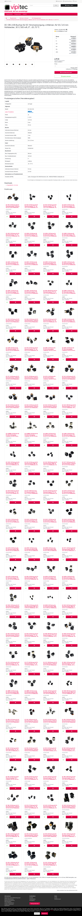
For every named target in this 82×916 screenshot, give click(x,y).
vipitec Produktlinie (9, 111)
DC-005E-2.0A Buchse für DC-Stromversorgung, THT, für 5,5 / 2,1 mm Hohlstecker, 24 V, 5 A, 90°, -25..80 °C (12, 292)
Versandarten (32, 899)
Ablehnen (37, 913)
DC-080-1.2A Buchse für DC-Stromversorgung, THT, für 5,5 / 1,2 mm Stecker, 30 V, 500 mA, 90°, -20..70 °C (69, 664)
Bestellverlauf (57, 899)
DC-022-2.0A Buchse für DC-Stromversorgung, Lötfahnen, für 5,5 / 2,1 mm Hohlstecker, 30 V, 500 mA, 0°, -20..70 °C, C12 (32, 407)
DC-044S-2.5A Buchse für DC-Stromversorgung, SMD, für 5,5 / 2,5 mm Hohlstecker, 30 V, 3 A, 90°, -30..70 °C (12, 549)
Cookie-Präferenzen (9, 904)
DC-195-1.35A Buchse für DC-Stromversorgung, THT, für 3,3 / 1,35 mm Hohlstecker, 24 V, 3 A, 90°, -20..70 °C (69, 778)
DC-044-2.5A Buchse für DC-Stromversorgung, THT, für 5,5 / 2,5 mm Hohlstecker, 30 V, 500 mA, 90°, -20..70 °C (50, 492)
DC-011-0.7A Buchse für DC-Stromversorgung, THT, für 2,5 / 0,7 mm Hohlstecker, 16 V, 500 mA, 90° (31, 807)
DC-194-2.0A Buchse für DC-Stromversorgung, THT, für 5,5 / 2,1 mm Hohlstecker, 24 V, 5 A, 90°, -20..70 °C (31, 778)
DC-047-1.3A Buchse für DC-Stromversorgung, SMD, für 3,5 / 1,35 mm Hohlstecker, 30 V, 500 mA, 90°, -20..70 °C (69, 549)
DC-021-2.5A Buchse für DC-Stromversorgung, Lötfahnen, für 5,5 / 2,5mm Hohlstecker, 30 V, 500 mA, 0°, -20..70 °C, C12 (13, 407)
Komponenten (17, 14)
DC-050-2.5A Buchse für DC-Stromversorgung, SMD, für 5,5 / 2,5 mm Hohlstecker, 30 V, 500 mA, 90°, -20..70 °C (31, 578)
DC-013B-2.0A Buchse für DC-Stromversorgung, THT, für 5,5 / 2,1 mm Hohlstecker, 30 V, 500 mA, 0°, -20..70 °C (68, 321)
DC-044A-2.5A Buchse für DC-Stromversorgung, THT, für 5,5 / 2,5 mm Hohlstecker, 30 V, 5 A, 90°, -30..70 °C (12, 521)
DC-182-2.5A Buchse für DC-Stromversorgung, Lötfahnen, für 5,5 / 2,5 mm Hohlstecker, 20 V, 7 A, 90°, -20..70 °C (69, 721)
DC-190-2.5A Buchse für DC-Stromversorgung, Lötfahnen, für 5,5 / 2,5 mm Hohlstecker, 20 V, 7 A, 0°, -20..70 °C (31, 750)
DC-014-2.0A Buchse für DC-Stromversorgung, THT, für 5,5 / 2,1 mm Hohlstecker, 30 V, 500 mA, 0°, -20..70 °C (31, 349)
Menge (55, 63)
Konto (55, 897)
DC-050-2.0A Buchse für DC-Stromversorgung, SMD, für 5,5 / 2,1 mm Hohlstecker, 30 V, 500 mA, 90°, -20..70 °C (13, 835)
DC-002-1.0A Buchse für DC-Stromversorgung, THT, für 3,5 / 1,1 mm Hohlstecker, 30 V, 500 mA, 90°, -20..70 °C (32, 206)
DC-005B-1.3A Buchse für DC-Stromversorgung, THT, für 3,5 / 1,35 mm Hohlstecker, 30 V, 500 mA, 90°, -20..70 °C (69, 235)
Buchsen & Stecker (24, 18)
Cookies (51, 910)
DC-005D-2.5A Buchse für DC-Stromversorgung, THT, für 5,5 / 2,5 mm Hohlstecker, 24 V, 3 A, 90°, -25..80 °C (69, 263)
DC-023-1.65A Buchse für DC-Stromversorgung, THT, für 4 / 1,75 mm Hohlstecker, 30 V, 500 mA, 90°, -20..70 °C (69, 406)
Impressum (6, 905)
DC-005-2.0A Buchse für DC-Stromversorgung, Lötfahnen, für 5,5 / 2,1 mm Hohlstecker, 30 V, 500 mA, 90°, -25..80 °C (69, 807)
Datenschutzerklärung (9, 900)
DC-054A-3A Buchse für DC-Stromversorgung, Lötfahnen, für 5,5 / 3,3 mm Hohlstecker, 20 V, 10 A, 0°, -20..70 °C (13, 607)
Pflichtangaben (7, 901)
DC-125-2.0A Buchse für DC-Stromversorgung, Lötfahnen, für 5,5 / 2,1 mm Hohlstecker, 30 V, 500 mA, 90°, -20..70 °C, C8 (50, 722)
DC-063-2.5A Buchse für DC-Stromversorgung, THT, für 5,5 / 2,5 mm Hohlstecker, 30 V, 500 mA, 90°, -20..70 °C (31, 635)
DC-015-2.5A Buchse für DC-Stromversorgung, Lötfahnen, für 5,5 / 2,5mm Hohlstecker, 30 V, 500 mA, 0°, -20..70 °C (50, 835)
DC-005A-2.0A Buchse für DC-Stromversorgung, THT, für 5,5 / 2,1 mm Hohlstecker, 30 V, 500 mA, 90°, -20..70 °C (32, 235)
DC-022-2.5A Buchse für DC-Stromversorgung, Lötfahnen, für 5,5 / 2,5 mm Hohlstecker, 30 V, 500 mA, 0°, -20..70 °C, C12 (50, 407)
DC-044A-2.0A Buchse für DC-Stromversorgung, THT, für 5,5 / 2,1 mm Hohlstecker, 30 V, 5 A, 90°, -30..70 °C (68, 492)
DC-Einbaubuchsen (36, 18)
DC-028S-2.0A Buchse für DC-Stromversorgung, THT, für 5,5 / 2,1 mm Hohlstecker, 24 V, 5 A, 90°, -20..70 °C (50, 435)
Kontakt (31, 897)
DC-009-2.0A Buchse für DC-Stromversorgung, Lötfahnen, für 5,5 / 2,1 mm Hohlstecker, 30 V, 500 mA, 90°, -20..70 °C (13, 321)
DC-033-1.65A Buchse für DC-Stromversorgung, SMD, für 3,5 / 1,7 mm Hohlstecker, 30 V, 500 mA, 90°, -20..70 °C (50, 464)
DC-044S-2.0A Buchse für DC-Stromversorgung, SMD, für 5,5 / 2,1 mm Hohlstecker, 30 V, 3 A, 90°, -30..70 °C (68, 521)
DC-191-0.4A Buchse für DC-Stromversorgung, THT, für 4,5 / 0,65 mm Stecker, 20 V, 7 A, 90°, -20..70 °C (50, 750)
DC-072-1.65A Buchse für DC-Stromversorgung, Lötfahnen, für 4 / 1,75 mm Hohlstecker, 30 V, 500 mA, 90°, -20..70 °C (50, 664)
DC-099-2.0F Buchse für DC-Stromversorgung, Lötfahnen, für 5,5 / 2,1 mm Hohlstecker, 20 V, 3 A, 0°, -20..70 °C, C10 (13, 721)
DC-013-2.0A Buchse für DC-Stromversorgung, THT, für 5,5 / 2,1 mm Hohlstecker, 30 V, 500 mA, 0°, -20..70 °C (50, 321)
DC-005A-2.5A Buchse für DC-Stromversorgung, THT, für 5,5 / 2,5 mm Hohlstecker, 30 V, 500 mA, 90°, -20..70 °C (50, 235)
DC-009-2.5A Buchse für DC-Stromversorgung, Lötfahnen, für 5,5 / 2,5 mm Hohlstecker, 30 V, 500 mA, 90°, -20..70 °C (32, 321)
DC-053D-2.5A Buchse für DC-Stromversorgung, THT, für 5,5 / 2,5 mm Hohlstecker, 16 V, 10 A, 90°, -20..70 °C (69, 578)
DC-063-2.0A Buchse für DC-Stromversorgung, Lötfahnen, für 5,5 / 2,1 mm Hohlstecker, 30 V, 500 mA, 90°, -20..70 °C (13, 635)
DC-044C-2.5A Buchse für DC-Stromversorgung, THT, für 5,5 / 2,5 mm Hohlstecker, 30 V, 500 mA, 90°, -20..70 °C (50, 521)
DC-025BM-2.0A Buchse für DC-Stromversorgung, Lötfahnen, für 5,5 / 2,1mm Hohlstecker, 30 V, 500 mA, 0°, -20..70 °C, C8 (12, 436)
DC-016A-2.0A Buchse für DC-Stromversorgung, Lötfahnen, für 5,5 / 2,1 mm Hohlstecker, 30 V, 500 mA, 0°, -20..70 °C (49, 350)
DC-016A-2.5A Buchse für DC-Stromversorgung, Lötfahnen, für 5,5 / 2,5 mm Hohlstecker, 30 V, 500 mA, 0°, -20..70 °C (68, 350)
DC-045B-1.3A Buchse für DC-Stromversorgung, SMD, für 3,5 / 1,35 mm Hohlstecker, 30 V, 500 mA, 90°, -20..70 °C (50, 549)
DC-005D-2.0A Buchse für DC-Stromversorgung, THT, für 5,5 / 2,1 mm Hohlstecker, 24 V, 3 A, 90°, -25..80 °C (50, 263)
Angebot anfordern (66, 76)
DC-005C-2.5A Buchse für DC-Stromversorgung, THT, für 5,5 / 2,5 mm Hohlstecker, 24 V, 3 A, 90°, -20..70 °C (31, 263)
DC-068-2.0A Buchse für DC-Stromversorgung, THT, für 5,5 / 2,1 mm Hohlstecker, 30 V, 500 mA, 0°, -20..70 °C (69, 635)
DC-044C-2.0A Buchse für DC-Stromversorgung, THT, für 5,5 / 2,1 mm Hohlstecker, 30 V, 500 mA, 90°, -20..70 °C (32, 521)
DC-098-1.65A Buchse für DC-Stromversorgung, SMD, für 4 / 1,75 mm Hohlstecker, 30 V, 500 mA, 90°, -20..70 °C (69, 692)
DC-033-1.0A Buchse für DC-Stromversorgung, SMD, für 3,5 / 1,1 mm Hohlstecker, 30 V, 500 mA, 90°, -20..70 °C (32, 464)
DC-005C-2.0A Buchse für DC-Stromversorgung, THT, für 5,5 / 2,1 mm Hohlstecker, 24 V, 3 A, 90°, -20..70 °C (12, 263)
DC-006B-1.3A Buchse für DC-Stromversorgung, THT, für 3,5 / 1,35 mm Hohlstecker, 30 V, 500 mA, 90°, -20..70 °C (69, 292)
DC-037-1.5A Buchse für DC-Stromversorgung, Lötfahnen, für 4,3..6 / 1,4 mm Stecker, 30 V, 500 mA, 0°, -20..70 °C (69, 464)
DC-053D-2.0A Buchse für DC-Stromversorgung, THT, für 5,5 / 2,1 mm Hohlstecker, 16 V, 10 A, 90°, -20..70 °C (50, 578)
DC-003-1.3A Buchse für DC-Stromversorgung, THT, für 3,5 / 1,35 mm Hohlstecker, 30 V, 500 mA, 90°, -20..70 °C (13, 864)
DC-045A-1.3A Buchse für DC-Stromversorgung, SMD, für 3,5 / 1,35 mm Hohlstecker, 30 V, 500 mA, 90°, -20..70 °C (32, 549)
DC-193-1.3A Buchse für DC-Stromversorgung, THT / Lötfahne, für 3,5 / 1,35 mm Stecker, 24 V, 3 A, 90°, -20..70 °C (12, 779)
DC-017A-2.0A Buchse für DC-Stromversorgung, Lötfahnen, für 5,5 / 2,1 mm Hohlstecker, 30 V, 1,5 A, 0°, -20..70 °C (49, 379)
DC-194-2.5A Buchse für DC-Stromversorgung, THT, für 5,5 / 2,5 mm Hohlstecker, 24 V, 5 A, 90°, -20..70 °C (50, 778)
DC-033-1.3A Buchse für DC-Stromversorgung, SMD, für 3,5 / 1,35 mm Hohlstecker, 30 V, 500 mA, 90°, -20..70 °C (50, 864)
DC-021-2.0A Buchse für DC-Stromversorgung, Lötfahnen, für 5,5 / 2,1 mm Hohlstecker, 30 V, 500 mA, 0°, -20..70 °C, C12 (69, 379)
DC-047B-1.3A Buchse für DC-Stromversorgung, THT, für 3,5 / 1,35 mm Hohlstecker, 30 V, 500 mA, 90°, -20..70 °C (13, 578)
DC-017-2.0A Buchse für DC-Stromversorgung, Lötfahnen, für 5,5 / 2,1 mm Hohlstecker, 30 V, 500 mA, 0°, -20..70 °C (13, 378)
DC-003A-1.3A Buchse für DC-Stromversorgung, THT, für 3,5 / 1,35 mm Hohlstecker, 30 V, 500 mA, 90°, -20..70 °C (32, 864)
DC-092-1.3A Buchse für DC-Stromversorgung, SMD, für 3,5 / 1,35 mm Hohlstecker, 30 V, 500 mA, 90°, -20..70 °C (50, 692)
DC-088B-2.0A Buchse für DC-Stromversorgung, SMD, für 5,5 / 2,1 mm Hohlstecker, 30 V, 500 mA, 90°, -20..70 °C (13, 692)
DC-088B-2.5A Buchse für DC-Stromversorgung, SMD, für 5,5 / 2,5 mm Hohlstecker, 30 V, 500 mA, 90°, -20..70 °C (32, 692)
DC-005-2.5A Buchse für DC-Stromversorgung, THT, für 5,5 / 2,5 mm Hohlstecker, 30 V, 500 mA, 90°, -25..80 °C (13, 235)
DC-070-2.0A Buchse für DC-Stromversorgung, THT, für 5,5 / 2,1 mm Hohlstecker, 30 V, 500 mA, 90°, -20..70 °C (13, 664)
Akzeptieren (44, 913)
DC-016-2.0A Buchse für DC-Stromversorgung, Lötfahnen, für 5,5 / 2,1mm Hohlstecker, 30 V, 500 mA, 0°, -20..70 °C (13, 206)
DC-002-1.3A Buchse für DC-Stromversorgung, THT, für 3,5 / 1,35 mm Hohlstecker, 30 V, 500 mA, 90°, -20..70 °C (69, 835)
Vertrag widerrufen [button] (35, 903)
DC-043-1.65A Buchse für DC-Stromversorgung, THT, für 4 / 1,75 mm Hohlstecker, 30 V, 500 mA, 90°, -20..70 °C (32, 492)
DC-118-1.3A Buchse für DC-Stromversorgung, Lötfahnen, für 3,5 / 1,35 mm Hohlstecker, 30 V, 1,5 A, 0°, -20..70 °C (31, 721)
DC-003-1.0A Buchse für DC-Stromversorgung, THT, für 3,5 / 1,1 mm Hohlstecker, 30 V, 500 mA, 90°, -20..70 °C (50, 206)
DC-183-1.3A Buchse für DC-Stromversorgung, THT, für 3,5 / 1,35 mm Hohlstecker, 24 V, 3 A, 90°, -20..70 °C (13, 750)
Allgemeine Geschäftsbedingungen (12, 897)
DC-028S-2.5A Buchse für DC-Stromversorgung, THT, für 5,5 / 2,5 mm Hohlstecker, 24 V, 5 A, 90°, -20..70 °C (69, 435)
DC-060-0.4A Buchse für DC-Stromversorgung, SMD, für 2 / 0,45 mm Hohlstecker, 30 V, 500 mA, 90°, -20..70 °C (32, 607)
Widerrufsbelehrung (8, 899)
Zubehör (25, 14)
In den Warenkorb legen (66, 72)
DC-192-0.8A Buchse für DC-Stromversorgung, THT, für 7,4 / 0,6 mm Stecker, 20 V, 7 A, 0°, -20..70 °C (69, 750)
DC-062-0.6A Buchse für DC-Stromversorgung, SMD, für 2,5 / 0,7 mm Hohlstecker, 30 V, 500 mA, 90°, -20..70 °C (69, 607)
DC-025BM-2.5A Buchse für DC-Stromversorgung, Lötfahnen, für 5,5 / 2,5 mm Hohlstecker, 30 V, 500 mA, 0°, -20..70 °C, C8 (31, 436)
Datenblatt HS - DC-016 (12, 185)
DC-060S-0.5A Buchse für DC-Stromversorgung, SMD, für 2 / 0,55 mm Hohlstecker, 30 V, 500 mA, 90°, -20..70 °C (50, 607)
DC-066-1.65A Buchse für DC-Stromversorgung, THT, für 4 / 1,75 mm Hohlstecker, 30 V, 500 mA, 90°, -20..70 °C (50, 635)
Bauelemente (9, 14)
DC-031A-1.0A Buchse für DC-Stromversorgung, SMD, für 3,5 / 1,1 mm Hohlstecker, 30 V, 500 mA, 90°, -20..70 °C (13, 464)
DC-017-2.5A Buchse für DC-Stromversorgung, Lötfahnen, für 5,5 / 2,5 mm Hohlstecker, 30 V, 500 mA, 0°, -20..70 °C (31, 378)
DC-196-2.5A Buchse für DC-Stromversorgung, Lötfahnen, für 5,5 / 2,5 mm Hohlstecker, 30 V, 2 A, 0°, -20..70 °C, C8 (13, 807)
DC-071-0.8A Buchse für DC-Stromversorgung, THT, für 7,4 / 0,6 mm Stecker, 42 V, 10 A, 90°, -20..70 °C (31, 664)
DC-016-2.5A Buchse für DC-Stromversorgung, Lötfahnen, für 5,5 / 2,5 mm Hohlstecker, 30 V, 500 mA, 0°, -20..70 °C (32, 19)
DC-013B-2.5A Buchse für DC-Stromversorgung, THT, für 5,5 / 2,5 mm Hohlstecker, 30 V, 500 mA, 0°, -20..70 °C (12, 349)
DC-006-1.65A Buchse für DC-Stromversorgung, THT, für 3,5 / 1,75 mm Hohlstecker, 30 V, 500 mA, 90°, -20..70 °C (50, 292)
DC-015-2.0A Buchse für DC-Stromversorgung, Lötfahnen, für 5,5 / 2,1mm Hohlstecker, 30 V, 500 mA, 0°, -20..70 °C (31, 835)
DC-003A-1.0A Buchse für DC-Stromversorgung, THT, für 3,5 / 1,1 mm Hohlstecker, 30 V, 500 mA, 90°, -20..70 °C (69, 206)
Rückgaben (32, 900)
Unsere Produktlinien (9, 902)
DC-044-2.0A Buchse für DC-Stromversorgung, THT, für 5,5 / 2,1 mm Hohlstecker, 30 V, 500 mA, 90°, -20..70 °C (50, 807)
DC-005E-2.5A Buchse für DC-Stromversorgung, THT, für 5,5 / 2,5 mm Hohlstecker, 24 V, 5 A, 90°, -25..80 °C (31, 292)
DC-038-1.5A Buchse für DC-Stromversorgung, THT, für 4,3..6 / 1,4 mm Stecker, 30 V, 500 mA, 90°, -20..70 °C (13, 492)
